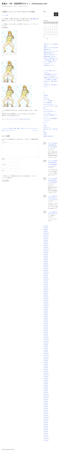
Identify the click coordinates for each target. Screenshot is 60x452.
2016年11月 (46, 339)
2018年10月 (46, 305)
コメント (4, 142)
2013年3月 (46, 410)
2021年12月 (46, 279)
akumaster (51, 166)
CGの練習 (46, 95)
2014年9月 (46, 378)
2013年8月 (46, 401)
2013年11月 (46, 396)
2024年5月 (46, 259)
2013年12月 (46, 394)
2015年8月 (46, 360)
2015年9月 (46, 359)
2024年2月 (46, 265)
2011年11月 (46, 438)
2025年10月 (46, 236)
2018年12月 (46, 302)
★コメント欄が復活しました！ (50, 61)
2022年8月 (46, 275)
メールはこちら (47, 63)
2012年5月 (46, 428)
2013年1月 (46, 413)
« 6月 (47, 38)
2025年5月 (46, 242)
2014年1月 (46, 392)
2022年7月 (46, 277)
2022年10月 (46, 272)
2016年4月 (46, 350)
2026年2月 (46, 231)
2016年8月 (46, 344)
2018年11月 (46, 304)
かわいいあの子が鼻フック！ (50, 111)
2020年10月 (46, 289)
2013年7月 (46, 403)
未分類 (45, 125)
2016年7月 (46, 346)
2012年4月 (46, 429)
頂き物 (45, 134)
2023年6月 (46, 270)
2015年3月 (46, 367)
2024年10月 (46, 251)
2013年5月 (46, 406)
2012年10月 (46, 419)
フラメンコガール (15, 119)
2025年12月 (46, 233)
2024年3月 (46, 263)
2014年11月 (46, 375)
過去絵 (45, 132)
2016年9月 (46, 343)
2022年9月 (46, 274)
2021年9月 (46, 281)
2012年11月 (46, 417)
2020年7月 (46, 295)
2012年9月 (46, 421)
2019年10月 (46, 298)
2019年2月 (46, 300)
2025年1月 (46, 245)
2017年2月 (46, 336)
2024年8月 (46, 254)
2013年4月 (46, 408)
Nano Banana (46, 99)
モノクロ (45, 122)
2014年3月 (46, 389)
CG (7, 119)
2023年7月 (46, 268)
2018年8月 (46, 309)
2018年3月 (46, 318)
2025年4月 (46, 243)
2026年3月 (46, 229)
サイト (3, 170)
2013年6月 (46, 405)
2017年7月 (46, 327)
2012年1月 (46, 435)
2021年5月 (46, 284)
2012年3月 (46, 431)
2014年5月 (46, 385)
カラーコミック (47, 109)
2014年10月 (46, 376)
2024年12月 (46, 247)
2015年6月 (46, 364)
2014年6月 (46, 383)
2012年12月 (46, 415)
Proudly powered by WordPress (8, 449)
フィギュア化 (46, 120)
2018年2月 (46, 320)
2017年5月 (46, 330)
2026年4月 (46, 227)
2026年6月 (46, 226)
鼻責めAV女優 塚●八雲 (48, 136)
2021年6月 (46, 282)
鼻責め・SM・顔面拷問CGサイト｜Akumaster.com (24, 3)
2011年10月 (46, 440)
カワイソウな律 (47, 113)
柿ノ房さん (33, 18)
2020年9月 (46, 291)
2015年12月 (46, 353)
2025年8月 (46, 240)
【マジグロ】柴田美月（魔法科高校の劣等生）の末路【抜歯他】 (52, 145)
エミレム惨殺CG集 (47, 102)
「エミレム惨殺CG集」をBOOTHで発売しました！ (53, 197)
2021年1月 (46, 288)
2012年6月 (46, 426)
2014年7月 (46, 382)
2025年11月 (46, 235)
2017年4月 (46, 332)
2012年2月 (46, 433)
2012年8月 (46, 422)
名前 (3, 158)
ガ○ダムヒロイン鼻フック (49, 104)
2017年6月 (46, 328)
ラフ (44, 123)
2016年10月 (46, 341)
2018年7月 (46, 311)
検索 (44, 11)
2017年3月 (46, 334)
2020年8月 (46, 293)
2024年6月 (46, 258)
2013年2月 (46, 412)
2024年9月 (46, 252)
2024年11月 (46, 249)
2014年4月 (46, 387)
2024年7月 (46, 256)
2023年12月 (46, 266)
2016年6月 (46, 348)
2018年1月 (46, 321)
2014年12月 (46, 373)
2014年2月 (46, 390)
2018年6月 (46, 313)
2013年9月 (46, 399)
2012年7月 (46, 424)
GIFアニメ (46, 97)
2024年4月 (46, 261)
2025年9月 (46, 238)
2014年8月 (46, 380)
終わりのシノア (47, 127)
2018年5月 (46, 314)
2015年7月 (46, 362)
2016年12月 (46, 337)
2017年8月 (46, 325)
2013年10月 (46, 398)
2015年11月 (46, 355)
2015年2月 (46, 369)
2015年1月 (46, 371)
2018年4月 (46, 316)
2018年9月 (46, 307)
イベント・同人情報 (48, 100)
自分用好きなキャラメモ (49, 65)
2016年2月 (46, 351)
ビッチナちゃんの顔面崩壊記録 (50, 118)
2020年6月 (46, 297)
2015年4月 (46, 366)
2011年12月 (46, 437)
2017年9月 (46, 323)
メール (4, 164)
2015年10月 (46, 357)
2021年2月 (46, 286)
